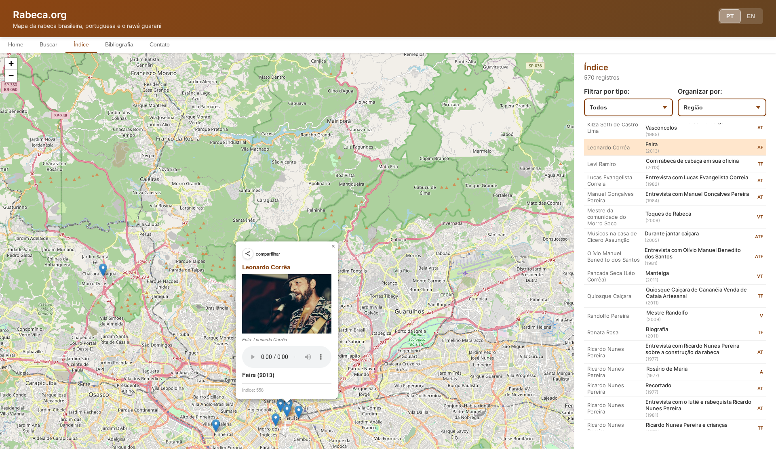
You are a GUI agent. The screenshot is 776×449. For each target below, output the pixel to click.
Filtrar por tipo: (607, 91)
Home (15, 44)
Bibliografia (119, 44)
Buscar (48, 44)
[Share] (247, 253)
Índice (81, 44)
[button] (103, 270)
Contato (160, 44)
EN (751, 16)
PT (730, 16)
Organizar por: (700, 91)
